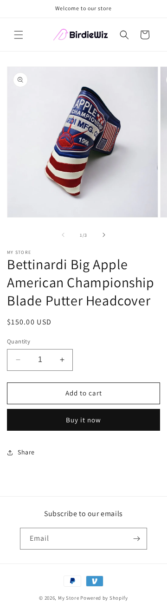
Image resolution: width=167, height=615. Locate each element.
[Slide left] (63, 235)
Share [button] (26, 452)
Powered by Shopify (104, 598)
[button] (18, 35)
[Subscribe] (136, 539)
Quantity (18, 341)
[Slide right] (104, 235)
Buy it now (83, 419)
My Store (68, 598)
